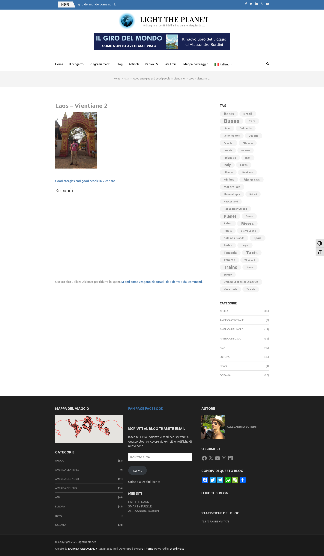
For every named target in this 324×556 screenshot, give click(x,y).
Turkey (228, 274)
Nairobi (253, 194)
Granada (228, 150)
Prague (249, 216)
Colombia (246, 128)
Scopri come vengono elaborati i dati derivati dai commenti (161, 281)
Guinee (245, 150)
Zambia (250, 289)
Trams (250, 267)
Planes (230, 216)
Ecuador (228, 143)
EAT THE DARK (138, 502)
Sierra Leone (248, 230)
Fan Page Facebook (145, 408)
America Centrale (232, 320)
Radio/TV (151, 64)
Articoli (134, 64)
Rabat (228, 223)
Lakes (244, 164)
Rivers (247, 223)
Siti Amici (170, 64)
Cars (252, 121)
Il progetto (76, 64)
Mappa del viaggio (195, 64)
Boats (229, 114)
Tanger (245, 245)
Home (59, 64)
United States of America (241, 281)
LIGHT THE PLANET (174, 19)
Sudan (228, 245)
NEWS (65, 4)
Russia (228, 230)
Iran (247, 157)
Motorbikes (232, 187)
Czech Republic (232, 136)
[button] (75, 421)
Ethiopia (248, 143)
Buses (231, 121)
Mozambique (232, 194)
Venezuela (230, 289)
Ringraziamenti (100, 64)
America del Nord (232, 329)
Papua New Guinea (235, 208)
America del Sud (231, 338)
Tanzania (230, 252)
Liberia (228, 172)
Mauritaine (247, 172)
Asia (126, 78)
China (227, 128)
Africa (224, 310)
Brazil (247, 113)
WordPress (177, 548)
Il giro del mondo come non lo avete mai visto (107, 4)
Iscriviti (137, 470)
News (223, 366)
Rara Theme (145, 548)
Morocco (251, 179)
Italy (227, 165)
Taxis (252, 252)
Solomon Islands (234, 238)
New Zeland (231, 201)
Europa (225, 356)
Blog (119, 64)
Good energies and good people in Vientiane (85, 181)
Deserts (253, 135)
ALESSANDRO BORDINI (144, 511)
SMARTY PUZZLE (140, 506)
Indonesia (230, 157)
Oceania (225, 375)
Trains (230, 267)
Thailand (249, 260)
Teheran (229, 260)
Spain (258, 238)
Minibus (229, 179)
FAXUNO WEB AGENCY (82, 548)
